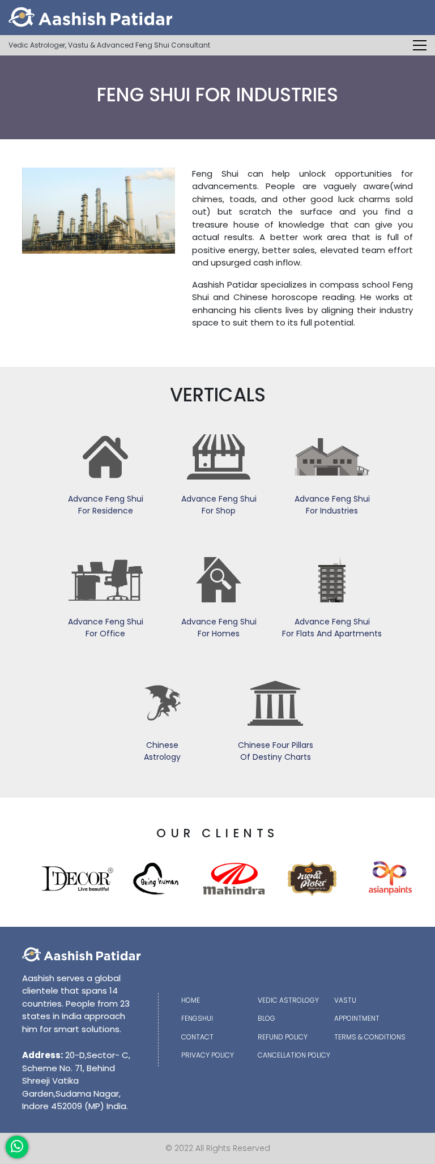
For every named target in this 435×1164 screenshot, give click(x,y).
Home (190, 1000)
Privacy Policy (207, 1055)
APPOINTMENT (356, 1018)
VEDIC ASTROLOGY (288, 1000)
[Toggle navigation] (420, 45)
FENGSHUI (197, 1018)
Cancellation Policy (294, 1055)
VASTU (345, 1000)
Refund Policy (283, 1037)
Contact (197, 1037)
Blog (266, 1018)
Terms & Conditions (370, 1037)
